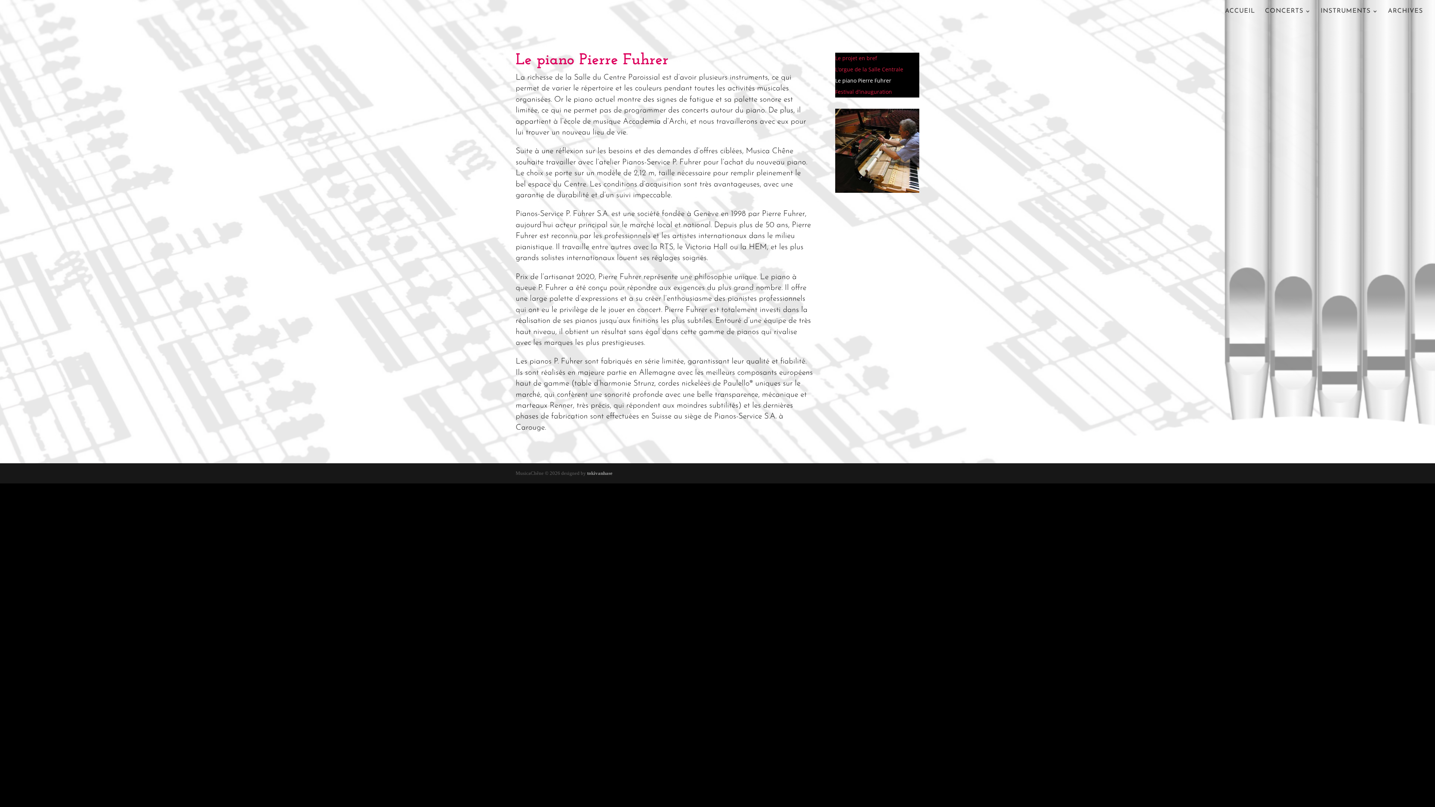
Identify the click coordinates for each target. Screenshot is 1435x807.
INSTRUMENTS (1346, 11)
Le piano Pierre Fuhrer (863, 81)
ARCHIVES (1405, 11)
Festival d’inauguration (863, 92)
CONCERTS (1284, 11)
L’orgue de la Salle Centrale (869, 70)
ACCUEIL (1240, 11)
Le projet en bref (856, 59)
